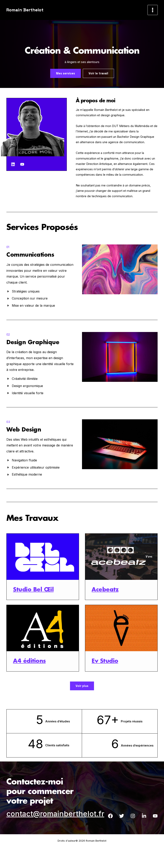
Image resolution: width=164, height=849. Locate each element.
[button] (65, 73)
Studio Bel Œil (33, 590)
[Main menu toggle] (153, 10)
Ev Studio (105, 661)
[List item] (13, 164)
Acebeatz (105, 590)
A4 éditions (29, 661)
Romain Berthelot (24, 10)
